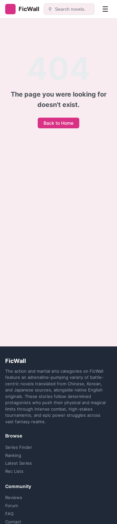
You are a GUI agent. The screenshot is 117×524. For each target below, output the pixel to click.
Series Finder (18, 447)
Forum (11, 505)
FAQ (9, 513)
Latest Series (18, 463)
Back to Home (58, 123)
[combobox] (73, 9)
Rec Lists (14, 471)
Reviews (13, 497)
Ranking (13, 455)
